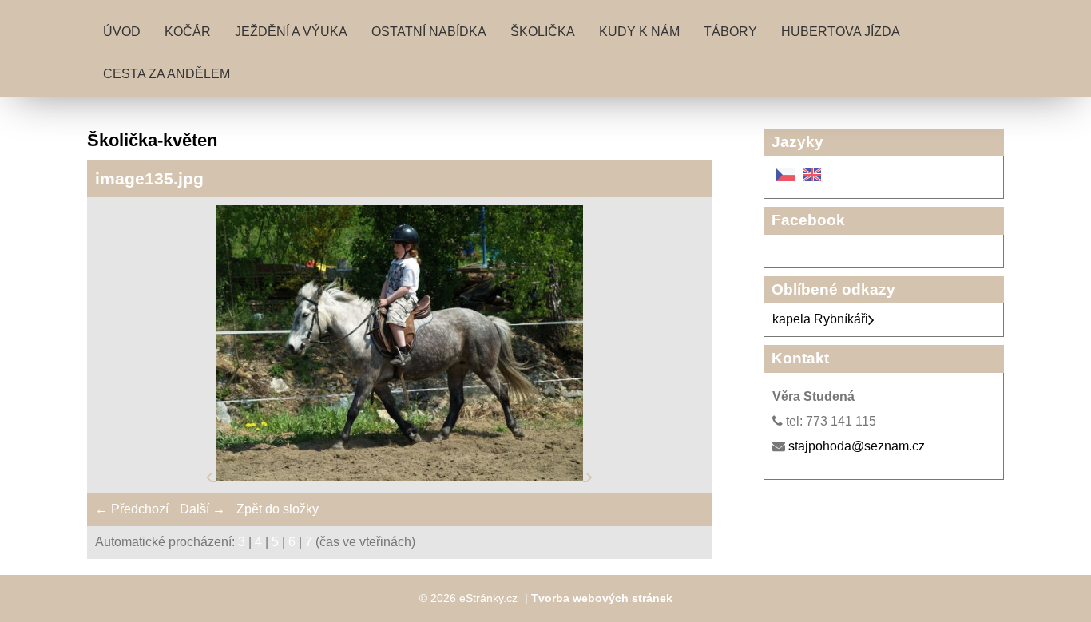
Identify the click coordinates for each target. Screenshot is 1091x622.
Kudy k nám (639, 31)
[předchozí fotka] (211, 476)
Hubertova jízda (840, 31)
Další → (202, 509)
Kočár (188, 31)
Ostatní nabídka (428, 31)
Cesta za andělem (166, 74)
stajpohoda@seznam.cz (856, 446)
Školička (542, 31)
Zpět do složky (277, 509)
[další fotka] (589, 476)
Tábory (730, 31)
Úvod (122, 31)
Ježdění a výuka (291, 31)
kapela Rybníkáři (820, 319)
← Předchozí (132, 509)
